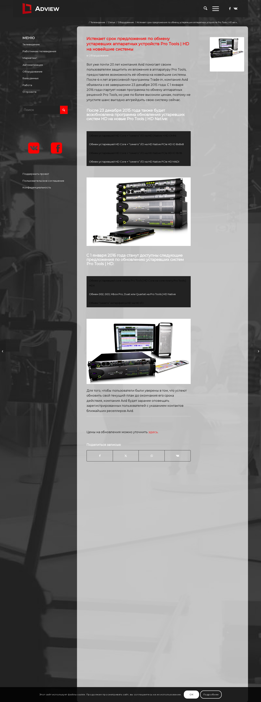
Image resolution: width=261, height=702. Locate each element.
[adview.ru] (41, 8)
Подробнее (211, 694)
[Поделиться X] (126, 455)
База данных (31, 78)
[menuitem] (205, 8)
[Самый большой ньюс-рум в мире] (258, 351)
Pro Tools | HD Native (147, 118)
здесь (153, 432)
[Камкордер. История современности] (3, 351)
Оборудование (99, 55)
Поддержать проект (36, 173)
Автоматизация (33, 64)
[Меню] (214, 8)
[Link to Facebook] (230, 8)
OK (191, 694)
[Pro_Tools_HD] (227, 54)
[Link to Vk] (235, 8)
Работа (27, 85)
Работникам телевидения (39, 51)
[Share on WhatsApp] (152, 455)
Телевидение (31, 44)
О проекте (29, 91)
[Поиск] (205, 8)
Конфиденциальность (37, 187)
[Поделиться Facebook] (100, 455)
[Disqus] (165, 533)
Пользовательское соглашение (43, 180)
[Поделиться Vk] (177, 455)
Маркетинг (30, 57)
